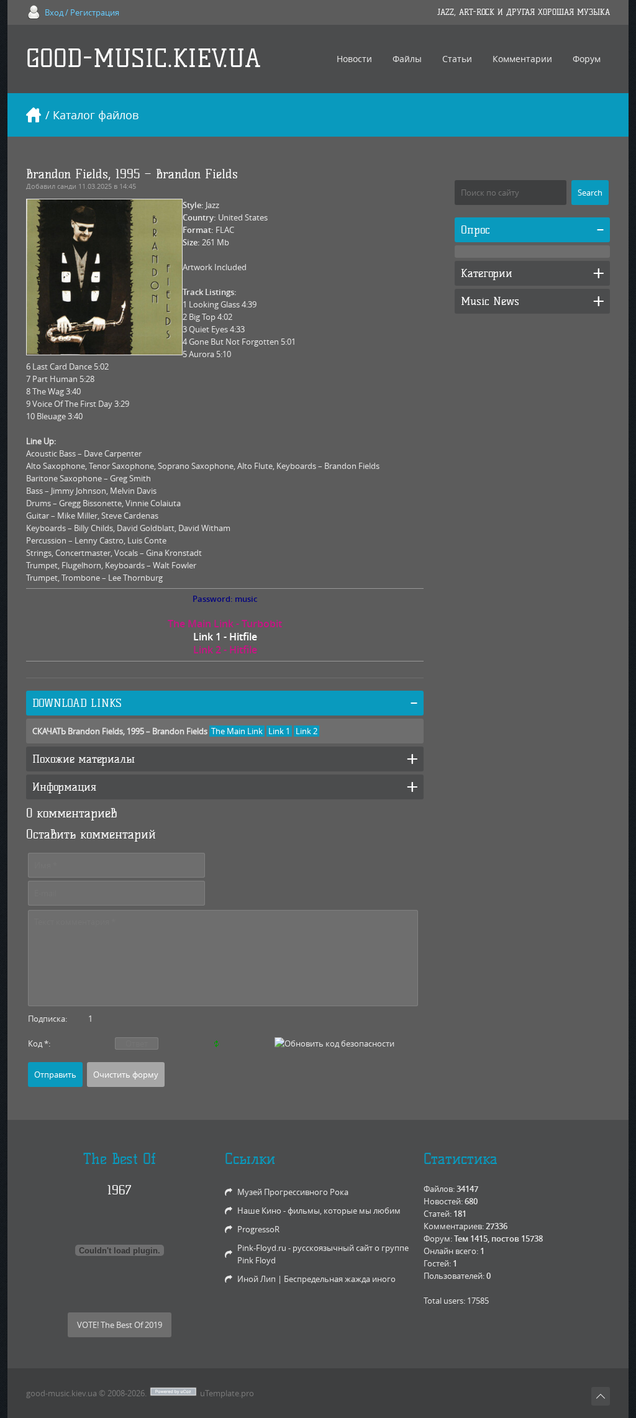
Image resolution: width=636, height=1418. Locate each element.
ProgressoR (258, 1229)
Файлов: (439, 1188)
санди (66, 186)
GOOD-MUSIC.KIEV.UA (143, 58)
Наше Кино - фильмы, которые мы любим (319, 1210)
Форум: (438, 1238)
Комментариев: (454, 1226)
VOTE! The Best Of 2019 (119, 1324)
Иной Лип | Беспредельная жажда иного (316, 1278)
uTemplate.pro (227, 1393)
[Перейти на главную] (33, 115)
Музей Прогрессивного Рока (292, 1192)
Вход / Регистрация (82, 12)
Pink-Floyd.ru (261, 1247)
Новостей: (443, 1201)
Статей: (438, 1213)
